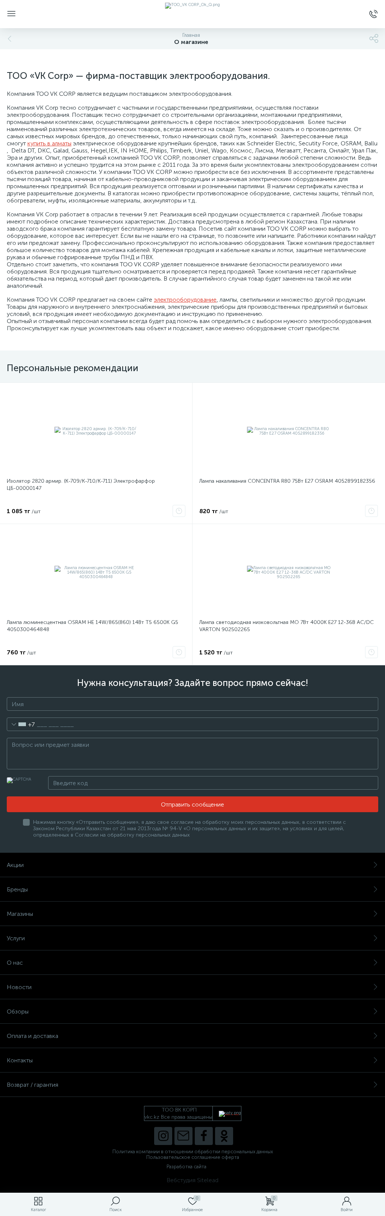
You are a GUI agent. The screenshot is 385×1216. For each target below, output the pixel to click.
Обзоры (18, 1011)
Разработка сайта (186, 1166)
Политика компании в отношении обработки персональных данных (192, 1151)
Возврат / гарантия (32, 1084)
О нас (15, 962)
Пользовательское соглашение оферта (192, 1157)
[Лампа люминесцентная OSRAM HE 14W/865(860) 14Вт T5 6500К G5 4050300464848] (96, 572)
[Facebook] (204, 1136)
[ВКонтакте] (183, 1136)
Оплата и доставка (32, 1035)
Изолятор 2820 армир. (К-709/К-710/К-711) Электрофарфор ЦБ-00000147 (81, 484)
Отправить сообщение (192, 804)
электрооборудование (185, 299)
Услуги (16, 938)
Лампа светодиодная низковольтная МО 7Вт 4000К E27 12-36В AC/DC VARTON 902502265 (286, 626)
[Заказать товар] (179, 511)
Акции (15, 865)
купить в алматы (49, 143)
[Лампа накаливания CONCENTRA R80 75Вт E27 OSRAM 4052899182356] (288, 431)
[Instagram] (163, 1136)
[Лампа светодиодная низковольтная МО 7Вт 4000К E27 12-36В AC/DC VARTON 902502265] (288, 572)
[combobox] (21, 724)
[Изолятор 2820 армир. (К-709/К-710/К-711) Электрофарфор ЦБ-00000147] (96, 431)
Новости (19, 987)
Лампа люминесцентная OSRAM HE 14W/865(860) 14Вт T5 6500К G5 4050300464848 (92, 626)
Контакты (20, 1060)
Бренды (17, 889)
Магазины (20, 913)
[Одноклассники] (224, 1136)
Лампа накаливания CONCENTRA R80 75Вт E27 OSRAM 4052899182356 (287, 481)
